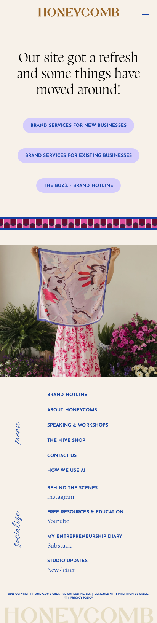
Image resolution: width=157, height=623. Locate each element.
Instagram (60, 496)
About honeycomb (72, 410)
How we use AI (66, 470)
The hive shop (66, 440)
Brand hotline (67, 395)
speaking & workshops (77, 425)
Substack (59, 545)
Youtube (58, 521)
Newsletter (61, 569)
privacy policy (81, 598)
